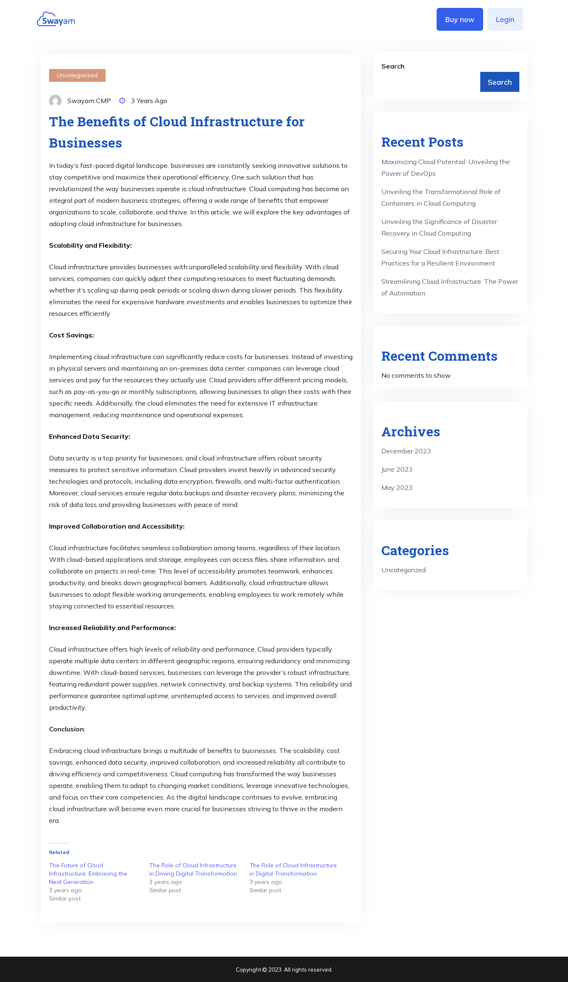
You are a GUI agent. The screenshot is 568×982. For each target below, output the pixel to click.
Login (505, 19)
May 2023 (397, 487)
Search (393, 66)
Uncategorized (77, 75)
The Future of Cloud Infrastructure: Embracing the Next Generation (88, 873)
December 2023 (406, 451)
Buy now (459, 19)
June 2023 (397, 469)
